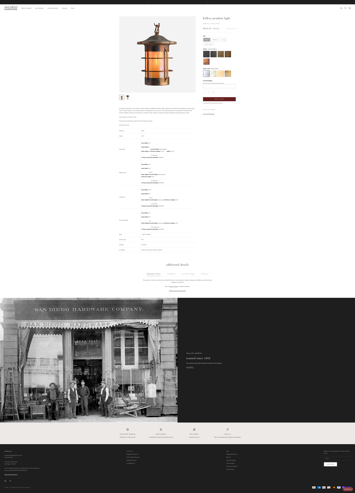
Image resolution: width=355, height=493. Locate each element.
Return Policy (173, 286)
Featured (64, 8)
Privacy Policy (230, 469)
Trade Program (161, 434)
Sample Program (231, 460)
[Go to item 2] (127, 97)
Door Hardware (39, 8)
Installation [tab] (171, 274)
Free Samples (194, 434)
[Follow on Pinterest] (10, 481)
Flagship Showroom (132, 454)
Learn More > (190, 367)
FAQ (227, 451)
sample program (189, 2)
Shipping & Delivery (231, 454)
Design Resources (131, 460)
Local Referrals (130, 463)
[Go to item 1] (121, 97)
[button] (348, 489)
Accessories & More (53, 8)
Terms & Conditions (231, 466)
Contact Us (227, 434)
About (72, 8)
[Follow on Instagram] (5, 481)
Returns (228, 457)
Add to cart (219, 99)
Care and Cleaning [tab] (188, 274)
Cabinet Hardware (26, 8)
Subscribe (330, 464)
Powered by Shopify (25, 487)
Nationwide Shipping (127, 434)
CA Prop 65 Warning (208, 114)
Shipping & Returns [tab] (153, 274)
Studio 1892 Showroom (133, 457)
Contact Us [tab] (204, 274)
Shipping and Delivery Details (177, 291)
